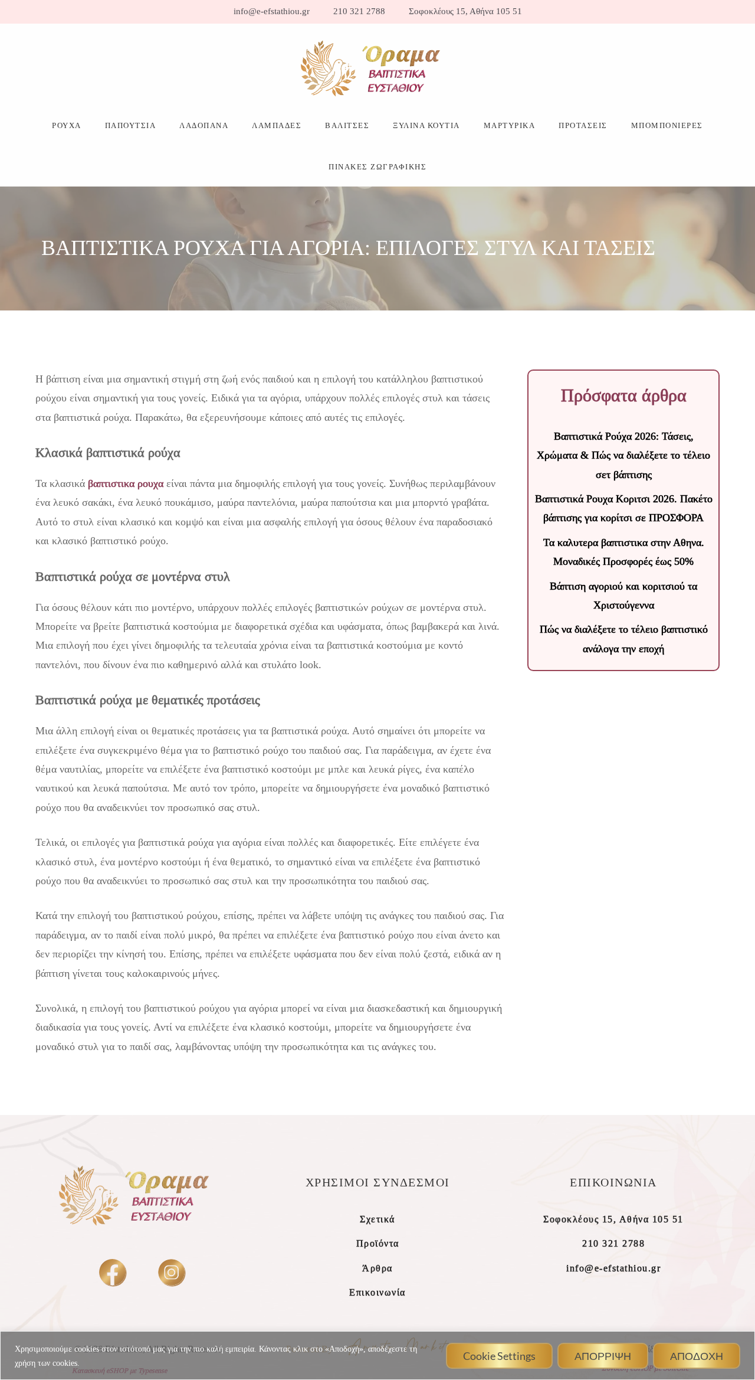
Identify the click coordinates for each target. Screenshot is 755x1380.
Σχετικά (377, 1219)
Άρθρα (377, 1268)
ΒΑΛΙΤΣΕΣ (347, 125)
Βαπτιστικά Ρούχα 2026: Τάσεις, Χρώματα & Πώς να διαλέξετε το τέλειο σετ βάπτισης (623, 455)
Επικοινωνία (377, 1292)
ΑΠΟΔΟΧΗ (696, 1355)
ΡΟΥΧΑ (66, 125)
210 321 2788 (359, 11)
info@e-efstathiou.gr (272, 11)
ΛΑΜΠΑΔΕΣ (276, 125)
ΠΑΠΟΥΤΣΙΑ (130, 125)
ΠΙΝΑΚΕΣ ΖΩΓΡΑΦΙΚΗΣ (377, 166)
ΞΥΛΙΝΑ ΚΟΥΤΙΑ (426, 125)
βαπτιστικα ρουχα (125, 483)
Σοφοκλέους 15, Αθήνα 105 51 (465, 11)
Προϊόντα (377, 1243)
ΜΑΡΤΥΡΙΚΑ (510, 125)
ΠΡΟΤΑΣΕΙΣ (583, 125)
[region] (377, 1355)
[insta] (171, 1272)
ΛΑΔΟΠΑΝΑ (203, 125)
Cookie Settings (499, 1355)
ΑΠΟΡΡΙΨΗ (603, 1355)
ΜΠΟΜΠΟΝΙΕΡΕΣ (667, 125)
